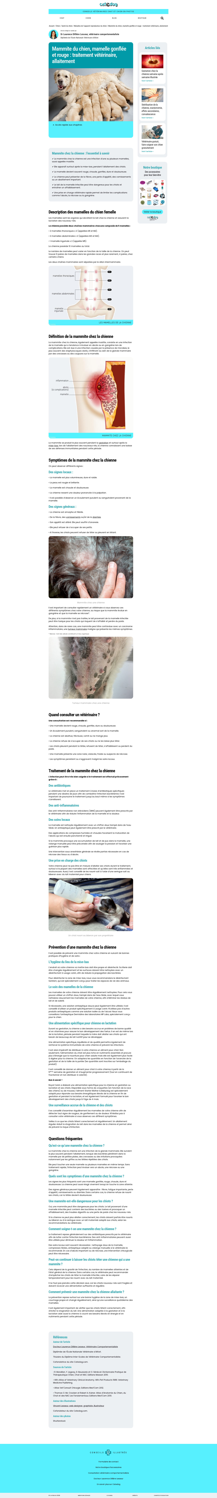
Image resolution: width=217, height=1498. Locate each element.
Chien (88, 18)
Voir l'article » (147, 81)
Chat (62, 18)
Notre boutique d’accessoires (108, 1467)
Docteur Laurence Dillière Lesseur (108, 1478)
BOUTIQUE (142, 18)
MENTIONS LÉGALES (84, 1495)
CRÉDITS (135, 1495)
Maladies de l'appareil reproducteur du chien (90, 26)
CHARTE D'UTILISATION (161, 1495)
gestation (103, 442)
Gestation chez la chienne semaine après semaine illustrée (152, 74)
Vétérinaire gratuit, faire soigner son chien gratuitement (152, 144)
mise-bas (53, 445)
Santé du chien (67, 26)
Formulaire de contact (109, 1461)
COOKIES (109, 1495)
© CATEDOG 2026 (54, 1495)
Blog (114, 18)
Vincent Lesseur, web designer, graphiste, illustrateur (78, 1405)
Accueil (51, 26)
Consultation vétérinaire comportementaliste (108, 1473)
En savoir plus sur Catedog (108, 1484)
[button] (162, 18)
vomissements (73, 517)
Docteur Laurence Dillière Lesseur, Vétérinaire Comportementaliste (85, 1346)
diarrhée (97, 517)
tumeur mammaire (77, 629)
